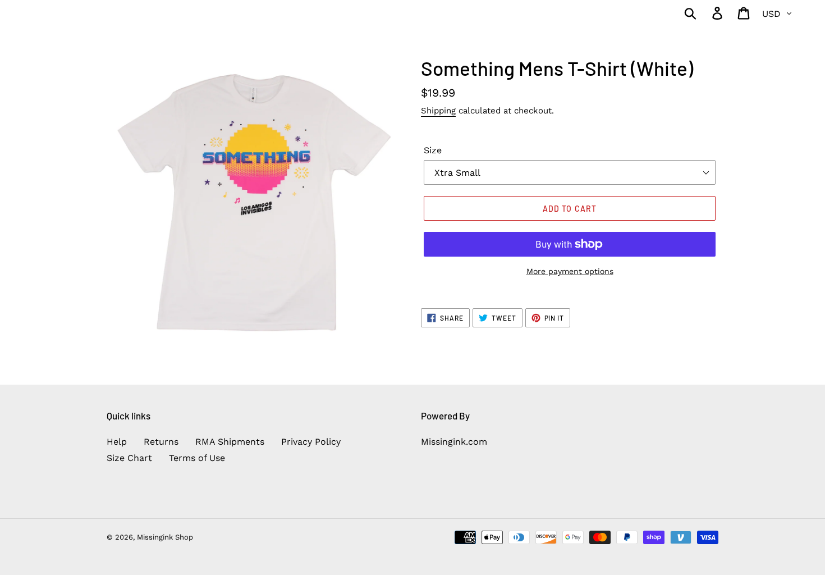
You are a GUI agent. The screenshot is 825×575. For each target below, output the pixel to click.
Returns (161, 441)
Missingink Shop (165, 537)
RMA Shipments (229, 441)
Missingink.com (454, 441)
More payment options (569, 271)
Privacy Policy (311, 441)
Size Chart (129, 458)
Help (117, 441)
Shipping (438, 111)
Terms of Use (197, 458)
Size (433, 150)
